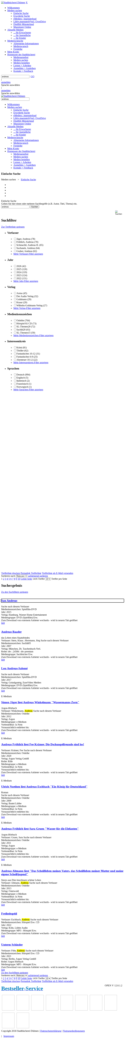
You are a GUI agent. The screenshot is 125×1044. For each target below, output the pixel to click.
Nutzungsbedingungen (74, 1031)
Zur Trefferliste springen (13, 227)
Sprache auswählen (10, 85)
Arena (19, 293)
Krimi (19, 347)
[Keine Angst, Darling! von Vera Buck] (37, 1009)
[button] (119, 212)
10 (19, 579)
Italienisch (21, 380)
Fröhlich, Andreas (25, 242)
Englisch (20, 377)
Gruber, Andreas (24, 251)
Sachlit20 (20, 329)
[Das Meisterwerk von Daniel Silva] (52, 1009)
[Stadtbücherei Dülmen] (13, 2)
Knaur (19, 302)
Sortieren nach (8, 576)
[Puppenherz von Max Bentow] (81, 1009)
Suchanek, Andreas (25, 248)
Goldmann (21, 299)
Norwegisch (22, 387)
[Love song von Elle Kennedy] (23, 1009)
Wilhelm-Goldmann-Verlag (29, 305)
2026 (18, 266)
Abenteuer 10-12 (24, 359)
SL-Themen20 (23, 326)
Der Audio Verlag (25, 296)
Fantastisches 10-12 (25, 353)
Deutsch (20, 374)
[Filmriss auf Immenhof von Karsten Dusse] (23, 1027)
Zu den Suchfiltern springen (14, 592)
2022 (18, 278)
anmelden (6, 82)
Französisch (22, 383)
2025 (18, 269)
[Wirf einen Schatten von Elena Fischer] (8, 1027)
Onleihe (20, 320)
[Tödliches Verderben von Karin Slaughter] (110, 1009)
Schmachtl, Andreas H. (27, 245)
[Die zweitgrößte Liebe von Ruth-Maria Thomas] (96, 1009)
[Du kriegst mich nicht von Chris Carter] (67, 1009)
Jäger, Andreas (23, 239)
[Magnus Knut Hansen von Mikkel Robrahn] (8, 1009)
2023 (18, 275)
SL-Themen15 (23, 332)
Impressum (9, 1036)
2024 (18, 272)
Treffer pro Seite (59, 579)
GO (32, 76)
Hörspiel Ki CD (24, 323)
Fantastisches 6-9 (24, 356)
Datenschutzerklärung (50, 1031)
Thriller (20, 350)
